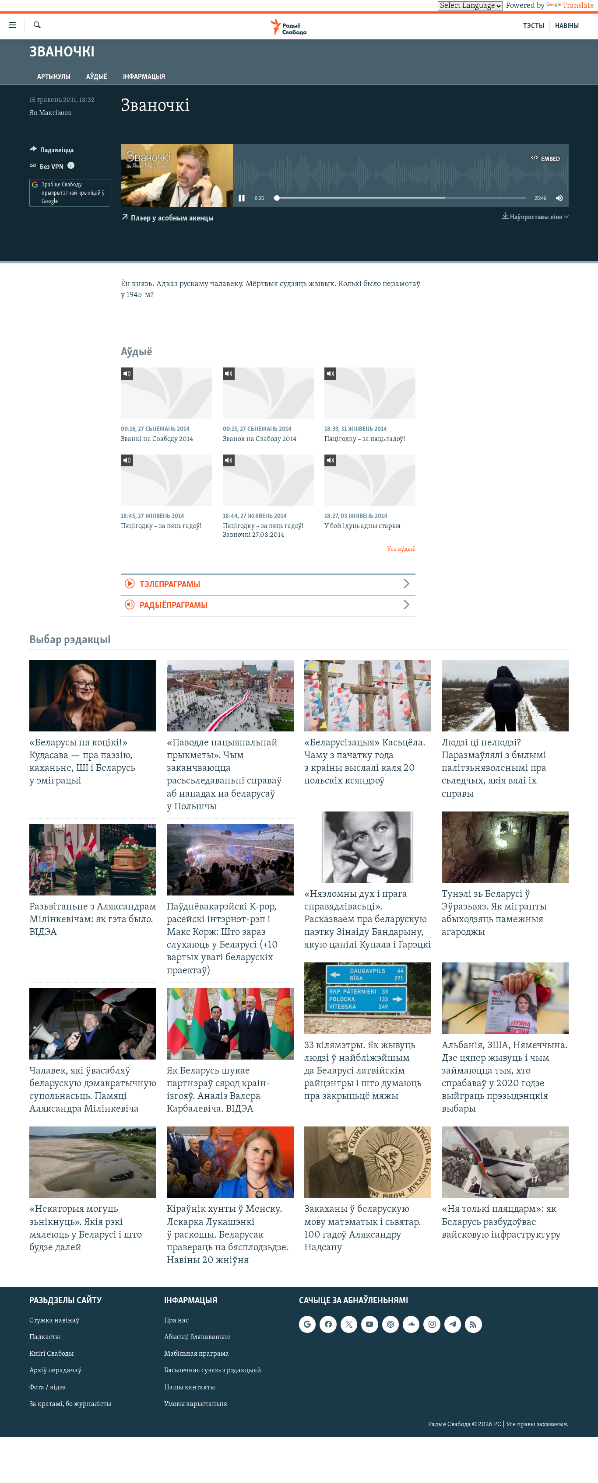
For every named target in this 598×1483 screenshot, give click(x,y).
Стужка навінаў (54, 1320)
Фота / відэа (47, 1387)
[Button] (52, 152)
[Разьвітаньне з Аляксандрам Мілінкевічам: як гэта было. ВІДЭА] (92, 859)
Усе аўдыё (401, 549)
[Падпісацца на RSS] (473, 1324)
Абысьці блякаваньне (197, 1337)
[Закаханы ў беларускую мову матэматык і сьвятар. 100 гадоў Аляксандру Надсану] (367, 1162)
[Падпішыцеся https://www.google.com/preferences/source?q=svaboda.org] (307, 1324)
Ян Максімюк (50, 113)
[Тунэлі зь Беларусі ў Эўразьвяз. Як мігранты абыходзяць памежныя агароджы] (505, 847)
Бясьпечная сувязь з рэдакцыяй (212, 1370)
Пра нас (176, 1320)
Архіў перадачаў (55, 1370)
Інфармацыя (144, 76)
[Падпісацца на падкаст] (390, 1324)
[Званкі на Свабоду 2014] (166, 393)
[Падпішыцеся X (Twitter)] (349, 1324)
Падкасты (44, 1337)
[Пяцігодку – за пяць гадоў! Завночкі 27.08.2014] (268, 480)
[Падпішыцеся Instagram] (431, 1324)
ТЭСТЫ (533, 26)
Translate (578, 6)
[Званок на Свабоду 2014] (268, 393)
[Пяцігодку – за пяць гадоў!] (369, 393)
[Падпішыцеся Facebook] (328, 1324)
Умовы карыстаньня (195, 1404)
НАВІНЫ (567, 26)
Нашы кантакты (189, 1387)
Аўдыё (96, 76)
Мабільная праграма (196, 1353)
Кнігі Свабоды (51, 1353)
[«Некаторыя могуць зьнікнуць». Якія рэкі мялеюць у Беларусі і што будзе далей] (92, 1162)
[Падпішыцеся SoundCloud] (411, 1324)
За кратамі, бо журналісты (70, 1404)
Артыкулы (53, 76)
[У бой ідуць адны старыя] (369, 480)
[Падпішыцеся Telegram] (452, 1324)
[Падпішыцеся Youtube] (369, 1324)
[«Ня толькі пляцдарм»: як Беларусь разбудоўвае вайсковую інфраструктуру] (505, 1162)
